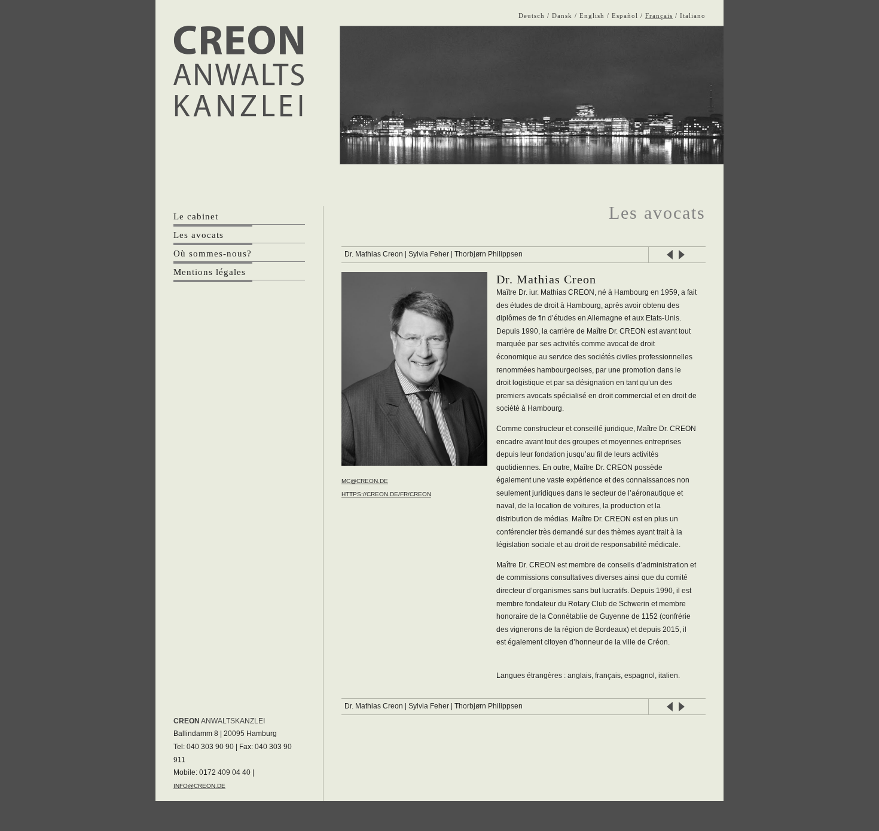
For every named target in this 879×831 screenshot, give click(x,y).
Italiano (693, 15)
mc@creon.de (364, 481)
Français (659, 15)
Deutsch (531, 15)
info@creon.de (199, 786)
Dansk (562, 15)
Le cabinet (195, 216)
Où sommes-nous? (212, 253)
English (592, 15)
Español (625, 15)
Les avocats (198, 235)
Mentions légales (209, 272)
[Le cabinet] (238, 71)
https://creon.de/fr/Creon (386, 494)
